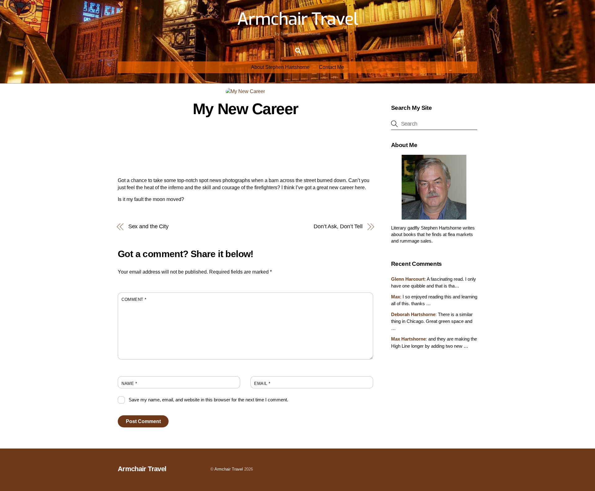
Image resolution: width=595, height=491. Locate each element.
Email (262, 383)
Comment (134, 299)
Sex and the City (148, 226)
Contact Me (331, 67)
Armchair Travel (228, 469)
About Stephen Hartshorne (280, 67)
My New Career (245, 109)
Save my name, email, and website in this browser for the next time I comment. (208, 399)
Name (129, 383)
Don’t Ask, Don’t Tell (338, 226)
